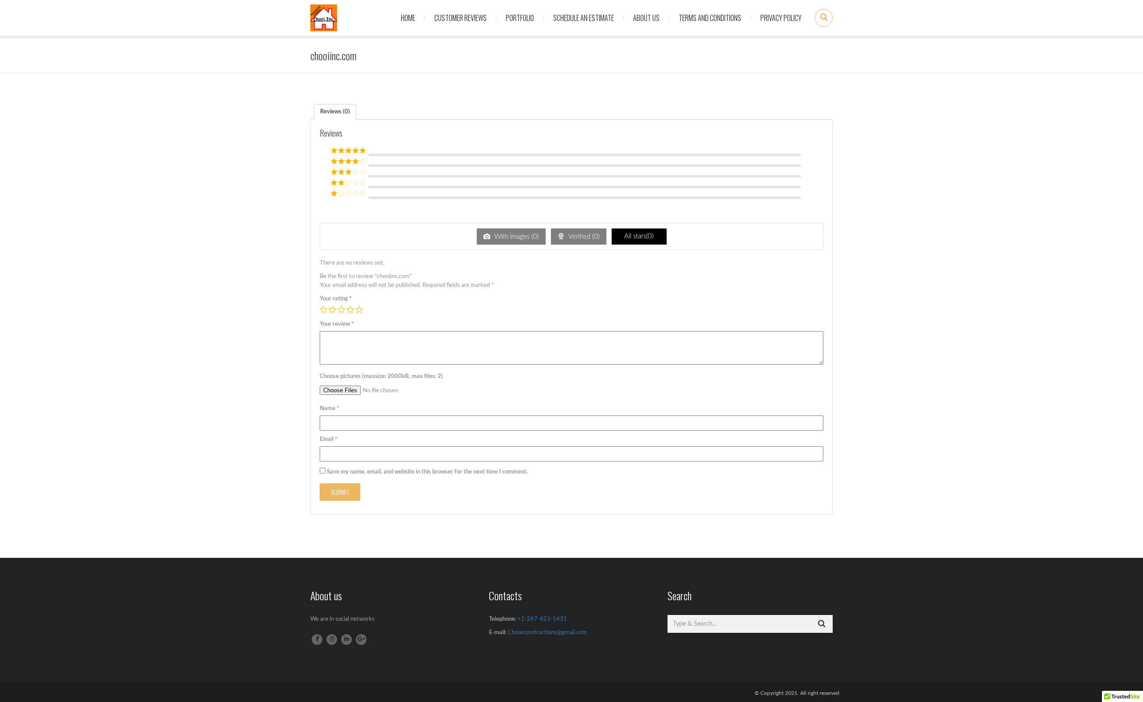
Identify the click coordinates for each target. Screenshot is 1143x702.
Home (408, 17)
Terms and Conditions (710, 17)
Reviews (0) (335, 112)
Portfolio (520, 17)
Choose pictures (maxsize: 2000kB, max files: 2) (381, 376)
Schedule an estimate (583, 17)
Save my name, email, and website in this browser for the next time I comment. (427, 472)
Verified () (583, 236)
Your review (337, 324)
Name (329, 408)
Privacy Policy (780, 17)
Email (329, 439)
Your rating (336, 299)
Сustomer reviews (460, 17)
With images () (515, 236)
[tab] (335, 112)
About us (646, 17)
